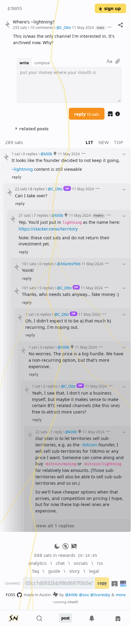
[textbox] (67, 39)
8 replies (37, 188)
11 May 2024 (83, 27)
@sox (84, 594)
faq (35, 571)
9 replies (30, 153)
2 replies (50, 386)
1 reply (56, 431)
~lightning (22, 169)
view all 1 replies (55, 525)
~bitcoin (89, 445)
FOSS (10, 594)
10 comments (41, 27)
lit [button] (89, 142)
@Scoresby (100, 594)
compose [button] (42, 62)
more (121, 594)
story (74, 571)
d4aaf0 (72, 602)
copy (102, 583)
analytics (37, 563)
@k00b (71, 594)
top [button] (118, 142)
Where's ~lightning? (33, 21)
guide (54, 571)
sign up (112, 8)
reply (86, 114)
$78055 (14, 8)
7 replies (41, 215)
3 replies (47, 347)
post (65, 618)
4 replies (44, 314)
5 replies (46, 287)
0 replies (46, 263)
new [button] (103, 142)
